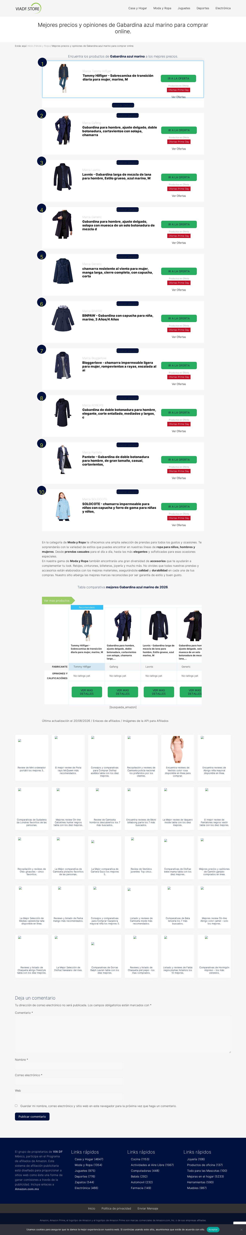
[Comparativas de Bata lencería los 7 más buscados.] (177, 900)
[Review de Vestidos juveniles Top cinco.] (141, 850)
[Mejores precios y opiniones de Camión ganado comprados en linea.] (214, 850)
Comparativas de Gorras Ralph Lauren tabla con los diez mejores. (104, 970)
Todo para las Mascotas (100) (207, 1170)
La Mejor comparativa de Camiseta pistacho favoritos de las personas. (68, 872)
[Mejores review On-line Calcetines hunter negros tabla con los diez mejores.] (68, 801)
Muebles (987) (197, 1188)
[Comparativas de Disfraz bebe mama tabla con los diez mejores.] (177, 850)
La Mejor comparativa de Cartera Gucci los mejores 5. (105, 872)
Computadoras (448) (145, 1170)
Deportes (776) (85, 1176)
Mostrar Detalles (123, 105)
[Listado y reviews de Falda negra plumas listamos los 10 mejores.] (177, 949)
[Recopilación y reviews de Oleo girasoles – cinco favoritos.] (31, 850)
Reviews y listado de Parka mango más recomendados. (68, 919)
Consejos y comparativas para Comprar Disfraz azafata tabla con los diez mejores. (105, 771)
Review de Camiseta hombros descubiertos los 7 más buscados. (105, 822)
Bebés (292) (139, 1176)
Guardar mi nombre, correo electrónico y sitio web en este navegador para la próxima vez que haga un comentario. (98, 1106)
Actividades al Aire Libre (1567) (152, 1165)
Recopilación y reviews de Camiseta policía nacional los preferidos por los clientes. (141, 771)
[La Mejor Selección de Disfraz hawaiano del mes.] (68, 949)
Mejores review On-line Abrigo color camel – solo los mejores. (214, 921)
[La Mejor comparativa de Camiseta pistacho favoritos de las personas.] (68, 850)
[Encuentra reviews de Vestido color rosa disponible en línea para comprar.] (177, 749)
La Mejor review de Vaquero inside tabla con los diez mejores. (178, 822)
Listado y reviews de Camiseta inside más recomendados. (141, 921)
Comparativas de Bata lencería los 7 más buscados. (178, 921)
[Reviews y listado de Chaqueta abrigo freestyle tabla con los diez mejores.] (31, 949)
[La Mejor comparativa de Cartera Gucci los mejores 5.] (104, 850)
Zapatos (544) (84, 1182)
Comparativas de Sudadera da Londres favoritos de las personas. (32, 822)
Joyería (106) (196, 1159)
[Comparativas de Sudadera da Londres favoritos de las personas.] (31, 801)
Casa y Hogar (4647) (89, 1159)
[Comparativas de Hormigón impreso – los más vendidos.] (214, 949)
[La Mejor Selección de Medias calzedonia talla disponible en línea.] (31, 900)
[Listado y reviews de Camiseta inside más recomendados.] (141, 900)
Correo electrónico (28, 1075)
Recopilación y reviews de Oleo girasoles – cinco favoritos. (32, 872)
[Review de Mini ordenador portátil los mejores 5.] (31, 749)
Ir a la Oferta (178, 78)
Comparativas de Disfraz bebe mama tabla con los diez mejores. (177, 872)
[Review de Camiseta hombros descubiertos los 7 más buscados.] (104, 801)
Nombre (21, 1059)
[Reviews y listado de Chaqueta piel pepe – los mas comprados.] (141, 949)
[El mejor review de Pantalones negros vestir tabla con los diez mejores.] (214, 801)
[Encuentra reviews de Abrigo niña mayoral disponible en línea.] (214, 749)
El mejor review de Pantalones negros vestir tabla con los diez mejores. (214, 822)
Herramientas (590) (200, 1182)
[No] (241, 1229)
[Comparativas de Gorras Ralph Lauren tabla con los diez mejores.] (104, 949)
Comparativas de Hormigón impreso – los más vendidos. (214, 970)
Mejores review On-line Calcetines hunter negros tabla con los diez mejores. (68, 822)
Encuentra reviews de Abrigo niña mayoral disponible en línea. (214, 770)
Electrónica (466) (86, 1188)
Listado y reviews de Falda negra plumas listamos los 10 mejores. (177, 970)
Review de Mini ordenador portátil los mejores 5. (32, 769)
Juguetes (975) (85, 1170)
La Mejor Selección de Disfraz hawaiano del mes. (68, 968)
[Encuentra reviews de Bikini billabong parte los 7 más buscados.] (141, 801)
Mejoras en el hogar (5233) (205, 1176)
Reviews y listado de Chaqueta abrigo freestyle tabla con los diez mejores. (31, 970)
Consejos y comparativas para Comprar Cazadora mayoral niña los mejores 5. (105, 921)
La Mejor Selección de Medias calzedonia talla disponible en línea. (31, 921)
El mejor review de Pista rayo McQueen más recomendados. (68, 770)
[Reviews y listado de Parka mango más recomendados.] (68, 900)
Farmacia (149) (141, 1188)
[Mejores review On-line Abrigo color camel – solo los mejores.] (214, 900)
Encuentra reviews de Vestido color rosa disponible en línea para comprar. (178, 771)
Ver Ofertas (178, 97)
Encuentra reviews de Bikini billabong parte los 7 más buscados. (141, 822)
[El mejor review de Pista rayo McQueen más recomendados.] (68, 749)
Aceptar (213, 1229)
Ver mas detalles (87, 692)
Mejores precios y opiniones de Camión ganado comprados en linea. (214, 872)
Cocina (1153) (140, 1159)
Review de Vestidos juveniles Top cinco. (141, 870)
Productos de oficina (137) (205, 1165)
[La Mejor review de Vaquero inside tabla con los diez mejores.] (177, 801)
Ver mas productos (57, 600)
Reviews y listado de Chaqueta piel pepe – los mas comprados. (141, 970)
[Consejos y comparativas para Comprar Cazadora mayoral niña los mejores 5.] (104, 900)
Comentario (24, 1012)
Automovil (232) (142, 1182)
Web (18, 1090)
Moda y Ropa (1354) (88, 1165)
